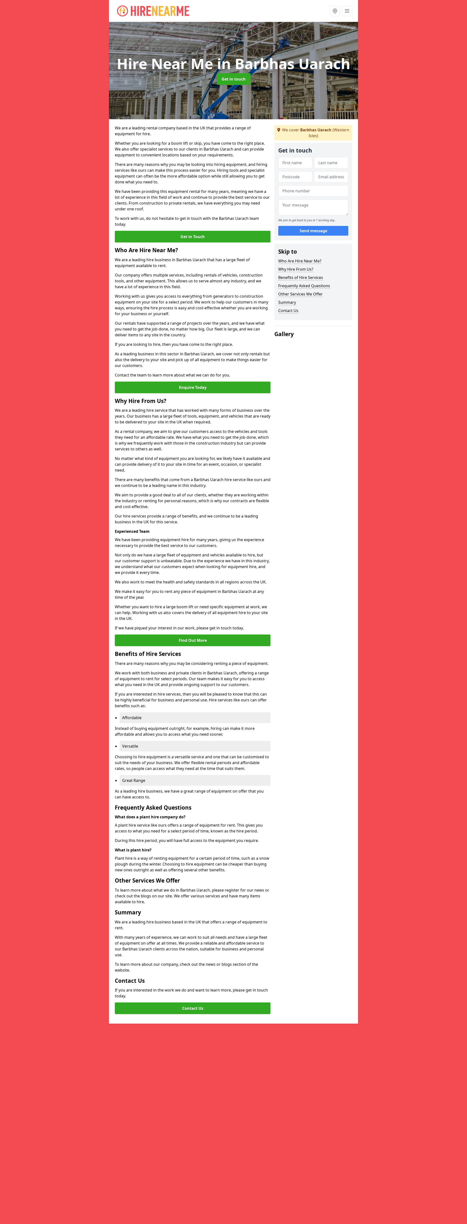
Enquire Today (193, 387)
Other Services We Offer (300, 294)
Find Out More (193, 640)
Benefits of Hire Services (300, 277)
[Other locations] (335, 11)
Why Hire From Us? (295, 269)
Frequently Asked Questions (304, 285)
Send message (313, 230)
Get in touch (234, 79)
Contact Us (192, 1008)
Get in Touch (192, 236)
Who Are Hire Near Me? (299, 261)
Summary (287, 302)
